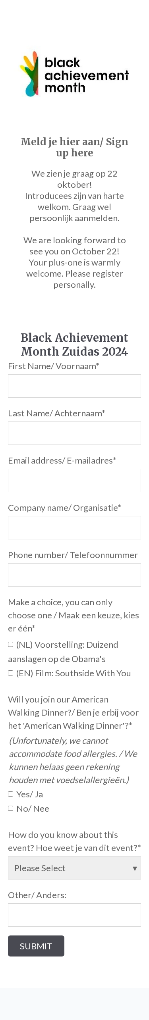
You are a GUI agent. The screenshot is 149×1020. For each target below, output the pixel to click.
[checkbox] (74, 658)
